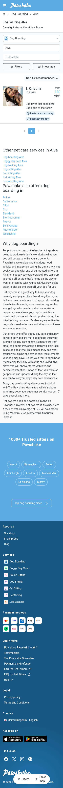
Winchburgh (9, 233)
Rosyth (7, 221)
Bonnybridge (10, 225)
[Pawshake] (20, 5)
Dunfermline (10, 201)
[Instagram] (22, 759)
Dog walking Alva (13, 165)
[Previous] (24, 131)
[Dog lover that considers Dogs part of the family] (31, 103)
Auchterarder (10, 229)
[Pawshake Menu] (5, 5)
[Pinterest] (30, 759)
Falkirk (6, 197)
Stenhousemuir (11, 217)
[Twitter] (14, 759)
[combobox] (31, 38)
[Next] (39, 131)
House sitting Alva (13, 181)
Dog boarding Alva (13, 157)
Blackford (8, 213)
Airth (5, 209)
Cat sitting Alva (11, 173)
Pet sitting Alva (12, 177)
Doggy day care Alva (15, 161)
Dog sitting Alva (12, 169)
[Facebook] (6, 759)
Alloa (6, 205)
